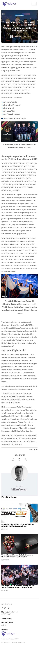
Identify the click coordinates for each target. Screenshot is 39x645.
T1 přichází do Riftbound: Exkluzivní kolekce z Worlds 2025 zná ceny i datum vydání (17, 556)
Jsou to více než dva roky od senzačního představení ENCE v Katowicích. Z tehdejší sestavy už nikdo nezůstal (19, 26)
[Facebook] (2, 608)
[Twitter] (8, 608)
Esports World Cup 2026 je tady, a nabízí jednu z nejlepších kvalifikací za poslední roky (17, 525)
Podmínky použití (7, 622)
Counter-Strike (19, 15)
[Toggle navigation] (34, 4)
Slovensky (4, 630)
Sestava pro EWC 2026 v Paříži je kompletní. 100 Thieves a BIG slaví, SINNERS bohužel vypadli (17, 586)
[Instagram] (5, 608)
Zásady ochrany (6, 619)
